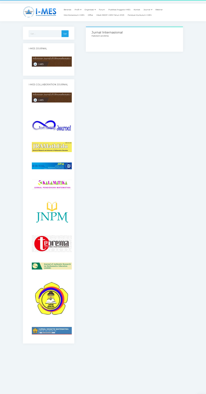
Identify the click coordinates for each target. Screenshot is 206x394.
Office (90, 15)
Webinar (159, 9)
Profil (77, 9)
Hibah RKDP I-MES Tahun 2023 (110, 15)
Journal (147, 9)
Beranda (67, 9)
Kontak (137, 9)
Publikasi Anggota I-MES (119, 9)
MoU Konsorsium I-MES (74, 15)
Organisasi (89, 9)
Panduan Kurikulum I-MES (139, 15)
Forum (102, 9)
